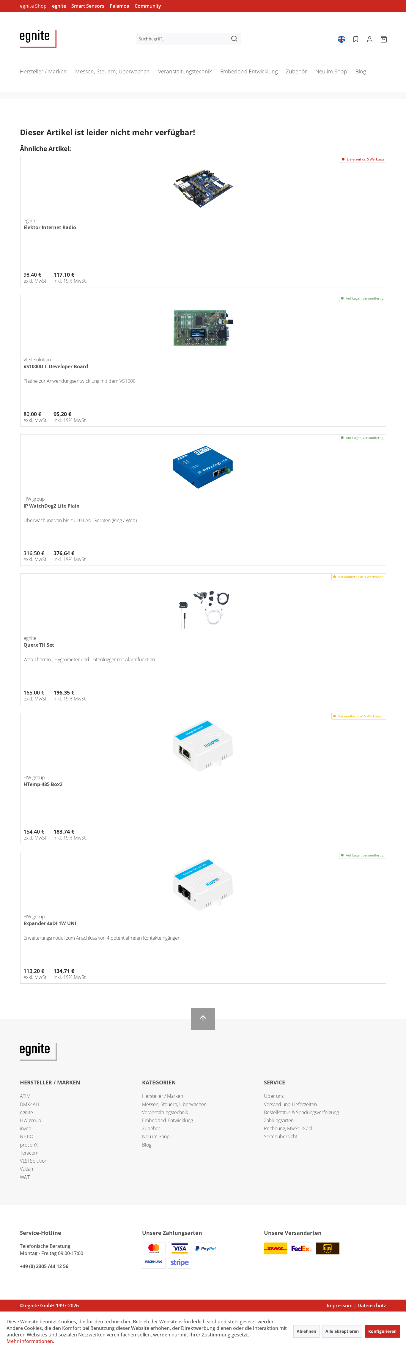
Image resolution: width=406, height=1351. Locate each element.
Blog (146, 1144)
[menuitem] (188, 39)
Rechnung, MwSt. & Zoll (289, 1128)
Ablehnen (306, 1331)
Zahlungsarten (279, 1120)
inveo (25, 1128)
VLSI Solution (33, 1161)
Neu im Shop (156, 1136)
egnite (59, 6)
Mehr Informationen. (30, 1341)
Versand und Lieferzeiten (290, 1104)
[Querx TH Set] (203, 606)
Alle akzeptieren (342, 1331)
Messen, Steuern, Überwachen (174, 1104)
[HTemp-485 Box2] (203, 745)
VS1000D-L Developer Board (55, 366)
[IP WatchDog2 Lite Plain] (203, 467)
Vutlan (26, 1169)
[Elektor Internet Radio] (203, 188)
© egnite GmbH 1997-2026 (49, 1305)
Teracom (29, 1153)
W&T (25, 1177)
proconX (29, 1144)
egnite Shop (33, 6)
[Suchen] (234, 39)
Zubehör (151, 1128)
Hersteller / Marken (162, 1096)
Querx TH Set (38, 645)
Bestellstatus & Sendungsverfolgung (301, 1112)
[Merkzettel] (355, 39)
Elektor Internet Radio (49, 227)
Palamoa (119, 6)
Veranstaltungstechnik (165, 1112)
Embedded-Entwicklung (167, 1120)
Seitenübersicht (280, 1136)
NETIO (26, 1136)
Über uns (274, 1096)
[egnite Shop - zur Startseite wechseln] (38, 39)
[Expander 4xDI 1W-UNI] (203, 884)
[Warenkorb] (384, 39)
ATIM (25, 1096)
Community (148, 6)
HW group (30, 1120)
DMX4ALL (30, 1104)
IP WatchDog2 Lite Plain (51, 506)
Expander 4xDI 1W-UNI (49, 923)
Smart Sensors (87, 6)
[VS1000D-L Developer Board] (203, 328)
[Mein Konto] (370, 39)
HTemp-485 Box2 (42, 784)
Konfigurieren (382, 1331)
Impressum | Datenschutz (356, 1305)
